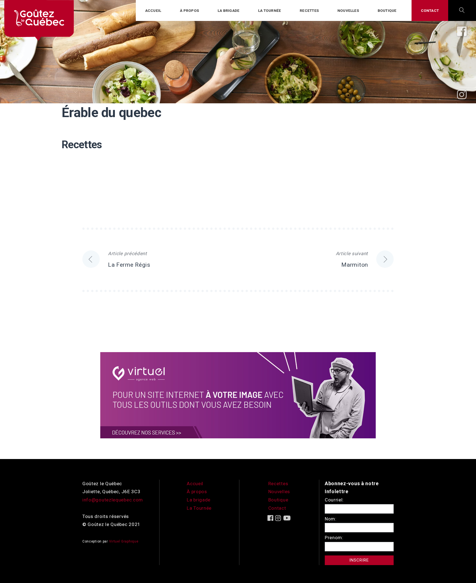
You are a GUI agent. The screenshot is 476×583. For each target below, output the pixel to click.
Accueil (153, 10)
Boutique (387, 10)
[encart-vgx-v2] (238, 395)
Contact (430, 10)
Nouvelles (348, 10)
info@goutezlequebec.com (112, 500)
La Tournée (199, 508)
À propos (189, 10)
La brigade (228, 10)
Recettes (309, 10)
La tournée (269, 10)
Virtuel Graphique (124, 541)
